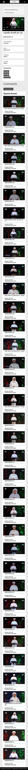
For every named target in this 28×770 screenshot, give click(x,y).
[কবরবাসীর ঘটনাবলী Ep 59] (14, 735)
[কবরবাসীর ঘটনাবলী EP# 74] (14, 455)
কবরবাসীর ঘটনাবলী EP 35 (9, 12)
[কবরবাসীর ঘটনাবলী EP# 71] (14, 511)
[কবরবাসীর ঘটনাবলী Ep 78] (14, 381)
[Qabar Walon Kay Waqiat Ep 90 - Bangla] (14, 139)
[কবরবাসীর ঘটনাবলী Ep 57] (14, 754)
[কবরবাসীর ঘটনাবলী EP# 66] (14, 604)
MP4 (6, 71)
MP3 (6, 73)
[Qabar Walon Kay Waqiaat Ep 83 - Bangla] (14, 288)
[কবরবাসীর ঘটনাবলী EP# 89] (14, 157)
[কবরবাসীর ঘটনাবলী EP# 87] (14, 194)
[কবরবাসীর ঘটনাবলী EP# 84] (14, 251)
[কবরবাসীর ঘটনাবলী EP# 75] (14, 437)
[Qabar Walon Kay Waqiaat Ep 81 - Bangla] (14, 344)
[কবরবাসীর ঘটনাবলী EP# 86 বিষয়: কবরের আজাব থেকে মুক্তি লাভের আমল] (14, 213)
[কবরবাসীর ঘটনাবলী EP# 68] (14, 567)
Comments (8, 89)
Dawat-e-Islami (8, 9)
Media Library (15, 9)
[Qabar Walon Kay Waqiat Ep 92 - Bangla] (14, 101)
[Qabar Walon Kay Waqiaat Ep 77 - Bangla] (14, 400)
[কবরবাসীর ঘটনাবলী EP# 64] (14, 622)
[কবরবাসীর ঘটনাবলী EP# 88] (14, 176)
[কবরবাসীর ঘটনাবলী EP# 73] (14, 474)
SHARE (7, 77)
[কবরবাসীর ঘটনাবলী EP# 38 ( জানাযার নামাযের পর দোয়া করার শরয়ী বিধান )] (14, 697)
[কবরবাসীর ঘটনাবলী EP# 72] (14, 492)
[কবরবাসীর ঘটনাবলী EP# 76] (14, 418)
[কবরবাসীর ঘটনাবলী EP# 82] (14, 307)
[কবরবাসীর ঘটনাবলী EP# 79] (14, 363)
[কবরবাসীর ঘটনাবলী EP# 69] (14, 548)
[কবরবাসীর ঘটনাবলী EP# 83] (14, 270)
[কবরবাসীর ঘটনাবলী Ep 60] (14, 716)
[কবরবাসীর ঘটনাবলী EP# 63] (14, 641)
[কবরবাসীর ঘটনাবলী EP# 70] (14, 530)
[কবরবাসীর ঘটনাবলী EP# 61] (14, 678)
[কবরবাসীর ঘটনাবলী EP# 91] (14, 120)
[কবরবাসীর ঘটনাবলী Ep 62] (14, 659)
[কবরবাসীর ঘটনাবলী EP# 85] (14, 233)
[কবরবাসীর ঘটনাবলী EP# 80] (14, 325)
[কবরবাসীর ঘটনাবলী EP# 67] (14, 585)
